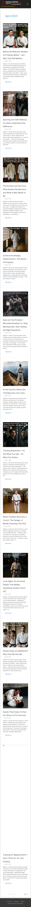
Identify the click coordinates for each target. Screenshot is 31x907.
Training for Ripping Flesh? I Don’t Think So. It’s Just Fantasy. (15, 858)
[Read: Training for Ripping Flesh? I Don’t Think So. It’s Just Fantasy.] (15, 797)
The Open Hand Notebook (8, 6)
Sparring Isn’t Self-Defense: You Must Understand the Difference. (15, 123)
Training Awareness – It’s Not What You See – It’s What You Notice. (14, 453)
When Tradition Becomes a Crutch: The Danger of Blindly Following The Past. (15, 520)
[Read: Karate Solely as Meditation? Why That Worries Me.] (15, 634)
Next (26, 894)
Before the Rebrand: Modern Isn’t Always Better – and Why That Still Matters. (15, 55)
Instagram (16, 901)
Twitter (22, 901)
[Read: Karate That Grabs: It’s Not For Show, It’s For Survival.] (15, 696)
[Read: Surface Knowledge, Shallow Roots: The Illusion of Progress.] (15, 239)
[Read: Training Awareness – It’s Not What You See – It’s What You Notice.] (15, 434)
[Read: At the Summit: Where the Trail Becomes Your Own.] (15, 373)
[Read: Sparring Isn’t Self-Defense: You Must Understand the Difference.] (15, 103)
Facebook (9, 901)
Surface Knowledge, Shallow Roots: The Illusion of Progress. (15, 258)
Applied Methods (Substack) (15, 903)
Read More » (8, 82)
